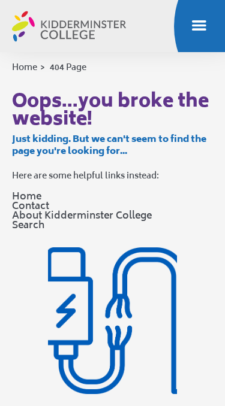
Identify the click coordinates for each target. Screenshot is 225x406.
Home (24, 66)
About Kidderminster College (82, 215)
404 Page (68, 66)
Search (28, 224)
